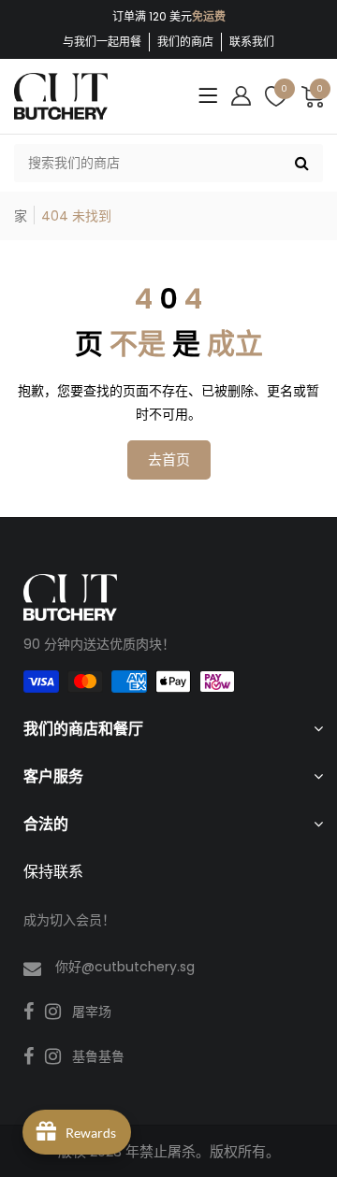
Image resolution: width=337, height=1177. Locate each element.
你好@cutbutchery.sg (125, 966)
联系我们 (251, 42)
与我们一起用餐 (102, 42)
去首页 (169, 459)
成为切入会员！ (69, 920)
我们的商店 (185, 42)
